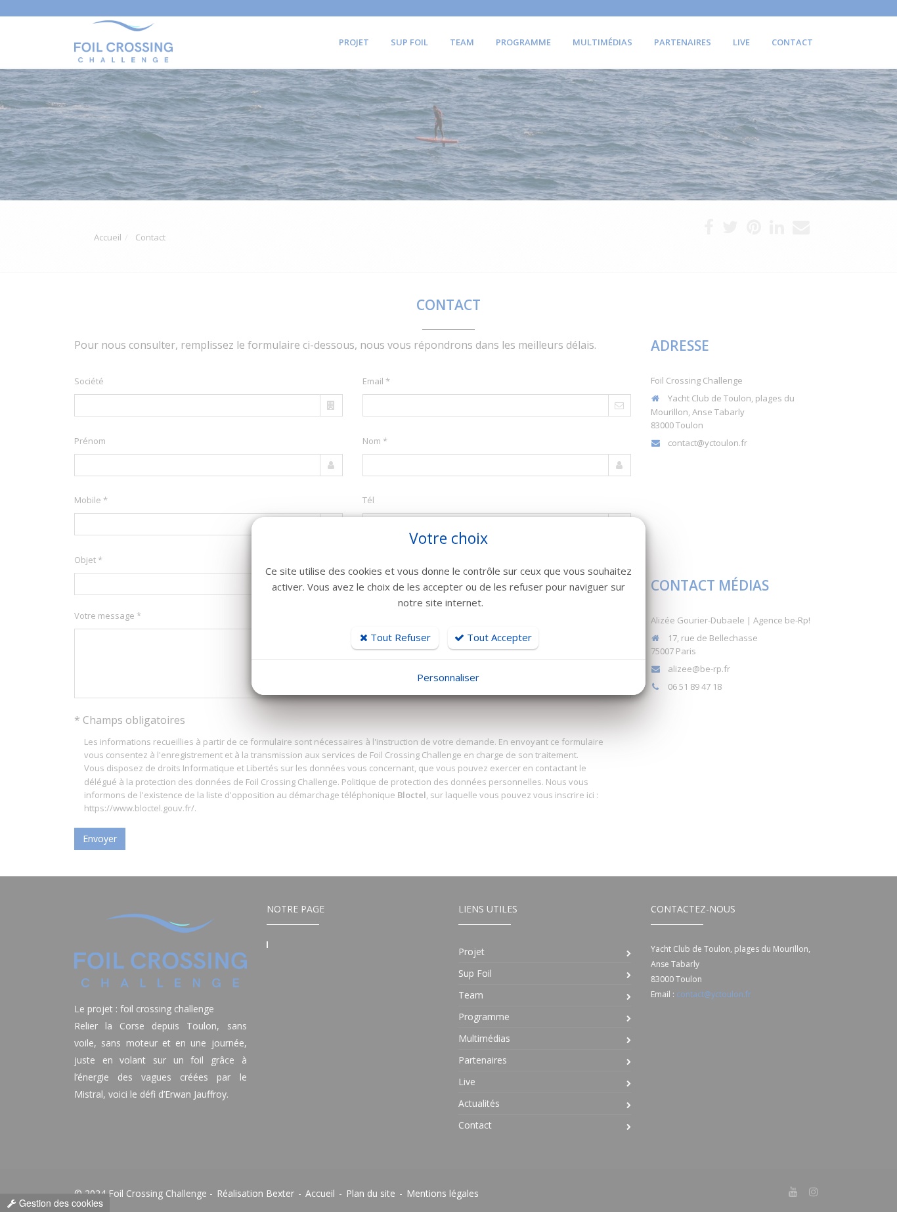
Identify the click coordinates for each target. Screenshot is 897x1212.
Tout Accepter (498, 637)
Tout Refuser (399, 637)
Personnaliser (448, 677)
